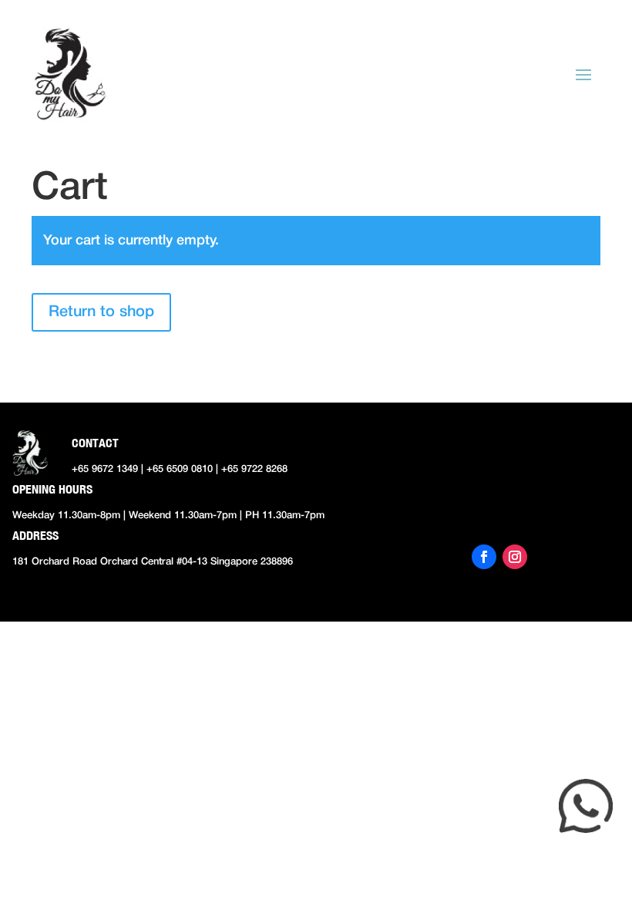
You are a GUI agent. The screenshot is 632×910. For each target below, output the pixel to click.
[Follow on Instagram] (515, 556)
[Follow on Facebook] (484, 556)
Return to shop (101, 312)
